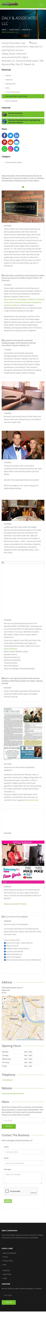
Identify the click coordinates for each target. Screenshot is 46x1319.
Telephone (9, 80)
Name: (6, 1147)
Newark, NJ (26, 30)
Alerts (7, 88)
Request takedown (11, 101)
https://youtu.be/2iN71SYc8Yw (15, 904)
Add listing (7, 1274)
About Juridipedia (9, 1253)
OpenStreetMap (32, 1039)
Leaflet (18, 1039)
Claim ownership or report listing (16, 96)
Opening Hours (10, 84)
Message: (7, 1169)
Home (4, 30)
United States (14, 30)
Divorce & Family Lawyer (13, 162)
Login (5, 1278)
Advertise (6, 1270)
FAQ (4, 1265)
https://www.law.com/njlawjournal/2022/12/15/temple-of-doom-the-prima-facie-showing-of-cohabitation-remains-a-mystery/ (24, 302)
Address (8, 75)
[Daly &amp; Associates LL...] (23, 1015)
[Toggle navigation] (41, 5)
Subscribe (8, 1126)
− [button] (4, 1002)
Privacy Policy (8, 1261)
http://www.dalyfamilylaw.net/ (13, 1093)
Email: (6, 1158)
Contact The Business (12, 92)
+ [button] (4, 998)
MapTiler (24, 1039)
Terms (5, 1257)
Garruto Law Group (15, 113)
